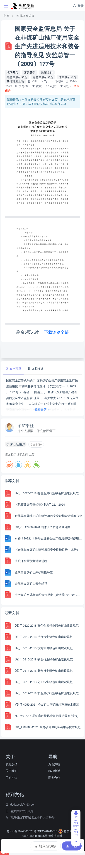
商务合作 (54, 777)
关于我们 (11, 771)
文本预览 (15, 368)
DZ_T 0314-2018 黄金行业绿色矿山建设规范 (44, 670)
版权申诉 (54, 771)
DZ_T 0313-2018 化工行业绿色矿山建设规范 (44, 682)
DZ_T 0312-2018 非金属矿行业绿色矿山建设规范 (47, 693)
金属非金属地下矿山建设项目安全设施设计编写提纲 (49, 515)
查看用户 (37, 444)
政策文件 (47, 72)
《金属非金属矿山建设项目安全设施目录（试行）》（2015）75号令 (49, 549)
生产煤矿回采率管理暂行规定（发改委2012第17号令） (49, 594)
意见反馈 (11, 764)
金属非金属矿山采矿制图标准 (34, 572)
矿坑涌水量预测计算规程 (31, 561)
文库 (6, 16)
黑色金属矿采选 (17, 77)
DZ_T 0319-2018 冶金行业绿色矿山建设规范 (44, 636)
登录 (80, 5)
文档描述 (37, 368)
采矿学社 (25, 425)
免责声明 (54, 764)
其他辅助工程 (15, 81)
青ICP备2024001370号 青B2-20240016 (32, 831)
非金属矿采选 (67, 77)
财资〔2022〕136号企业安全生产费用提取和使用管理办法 (49, 538)
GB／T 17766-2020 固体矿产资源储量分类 (42, 527)
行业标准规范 (25, 16)
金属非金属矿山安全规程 (31, 583)
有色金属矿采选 (43, 77)
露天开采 (30, 72)
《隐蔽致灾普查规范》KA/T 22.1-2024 (40, 504)
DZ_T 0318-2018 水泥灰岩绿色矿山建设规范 (44, 648)
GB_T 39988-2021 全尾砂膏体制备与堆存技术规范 (48, 727)
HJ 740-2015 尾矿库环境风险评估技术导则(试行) (46, 715)
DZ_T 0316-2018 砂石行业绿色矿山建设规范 (44, 659)
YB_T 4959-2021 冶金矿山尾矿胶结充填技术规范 (47, 704)
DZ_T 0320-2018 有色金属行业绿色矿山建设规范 (47, 493)
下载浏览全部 (56, 332)
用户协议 (11, 777)
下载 (73, 846)
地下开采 (12, 72)
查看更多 (41, 409)
